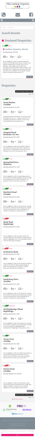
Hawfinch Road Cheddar (10, 193)
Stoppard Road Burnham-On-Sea (11, 133)
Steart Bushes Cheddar (9, 103)
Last (31, 91)
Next (31, 63)
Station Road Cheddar (8, 370)
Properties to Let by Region (15, 425)
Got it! (17, 435)
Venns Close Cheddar (8, 340)
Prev (3, 63)
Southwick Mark (10, 252)
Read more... (29, 77)
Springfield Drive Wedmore (11, 163)
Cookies (24, 425)
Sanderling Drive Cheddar (10, 280)
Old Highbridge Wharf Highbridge (13, 310)
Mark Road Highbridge (8, 223)
